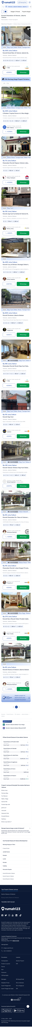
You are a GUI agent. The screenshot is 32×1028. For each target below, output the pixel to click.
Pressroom (3, 972)
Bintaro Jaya (4, 790)
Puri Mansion (4, 796)
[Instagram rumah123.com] (9, 915)
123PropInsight (4, 975)
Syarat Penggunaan (6, 985)
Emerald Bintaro (5, 816)
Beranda (3, 714)
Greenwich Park (5, 813)
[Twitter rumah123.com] (6, 915)
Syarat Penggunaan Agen (7, 988)
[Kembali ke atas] (28, 1006)
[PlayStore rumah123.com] (19, 1010)
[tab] (16, 844)
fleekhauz (3, 819)
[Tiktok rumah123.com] (20, 915)
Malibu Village (4, 799)
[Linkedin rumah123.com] (16, 915)
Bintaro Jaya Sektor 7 (6, 821)
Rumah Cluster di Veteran (8, 876)
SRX (17, 988)
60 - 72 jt (6, 83)
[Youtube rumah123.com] (13, 915)
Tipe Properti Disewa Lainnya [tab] (9, 889)
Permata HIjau (4, 793)
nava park (3, 810)
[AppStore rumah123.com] (6, 1010)
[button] (16, 6)
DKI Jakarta (17, 714)
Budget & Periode (15, 11)
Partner (3, 966)
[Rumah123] (8, 2)
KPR (17, 963)
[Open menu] (30, 2)
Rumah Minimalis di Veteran (9, 873)
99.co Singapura (20, 985)
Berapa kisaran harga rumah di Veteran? (12, 828)
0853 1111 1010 (16, 940)
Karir (2, 969)
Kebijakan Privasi (5, 982)
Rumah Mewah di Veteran (8, 879)
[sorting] (8, 11)
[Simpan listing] (28, 29)
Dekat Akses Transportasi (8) (22, 24)
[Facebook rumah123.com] (2, 915)
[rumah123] (16, 909)
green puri (3, 807)
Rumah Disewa (10, 714)
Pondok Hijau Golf (5, 804)
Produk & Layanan (5, 963)
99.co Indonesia (20, 982)
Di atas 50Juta (6, 848)
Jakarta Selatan (25, 714)
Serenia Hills (4, 801)
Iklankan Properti (20, 960)
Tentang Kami (4, 960)
